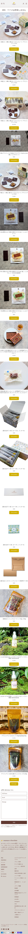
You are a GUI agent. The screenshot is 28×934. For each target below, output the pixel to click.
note (16, 903)
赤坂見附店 (3, 860)
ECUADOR (3, 874)
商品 (2, 857)
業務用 (2, 869)
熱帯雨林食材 (4, 867)
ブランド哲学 (18, 861)
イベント (3, 862)
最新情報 (3, 864)
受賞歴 (16, 888)
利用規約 (8, 826)
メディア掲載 (18, 886)
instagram (17, 901)
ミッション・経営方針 (20, 866)
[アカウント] (23, 3)
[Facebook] (4, 929)
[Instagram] (1, 929)
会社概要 (17, 890)
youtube (16, 899)
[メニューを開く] (1, 3)
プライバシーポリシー (20, 910)
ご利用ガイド (18, 914)
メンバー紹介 (18, 875)
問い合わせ (3, 876)
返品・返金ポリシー (19, 912)
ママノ (2, 871)
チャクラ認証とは (19, 864)
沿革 (16, 868)
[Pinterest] (6, 929)
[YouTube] (8, 929)
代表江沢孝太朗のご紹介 (20, 873)
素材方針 (17, 871)
